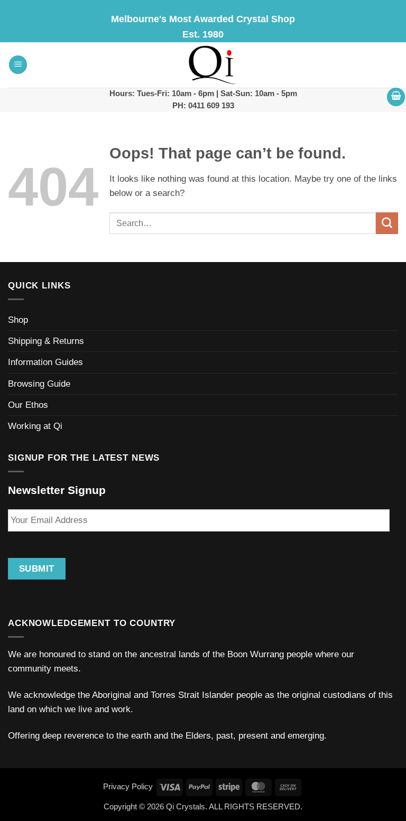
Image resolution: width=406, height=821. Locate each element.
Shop (18, 320)
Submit (36, 569)
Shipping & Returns (46, 341)
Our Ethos (28, 405)
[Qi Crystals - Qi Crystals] (213, 65)
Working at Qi (35, 426)
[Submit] (387, 223)
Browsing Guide (39, 384)
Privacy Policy (128, 786)
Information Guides (45, 362)
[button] (18, 64)
